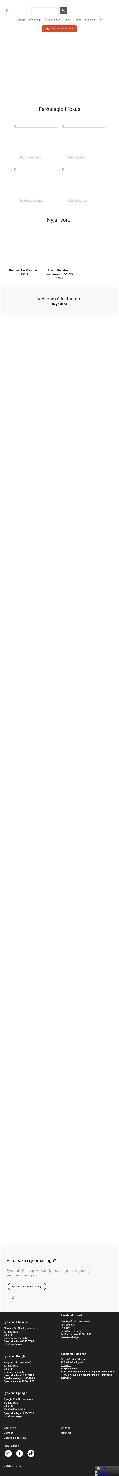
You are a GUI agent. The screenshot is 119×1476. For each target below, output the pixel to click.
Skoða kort (31, 1328)
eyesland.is (12, 1466)
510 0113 (66, 1365)
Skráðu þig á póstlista (15, 1437)
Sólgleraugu (35, 19)
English (108, 1474)
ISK (101, 19)
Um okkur (65, 1427)
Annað (78, 19)
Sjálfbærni (90, 19)
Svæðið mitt (10, 1427)
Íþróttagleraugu (52, 19)
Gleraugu (20, 19)
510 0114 (8, 1369)
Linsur (67, 19)
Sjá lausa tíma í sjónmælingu (27, 1286)
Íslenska (108, 1468)
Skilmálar (8, 1432)
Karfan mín (66, 1432)
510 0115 (8, 1406)
